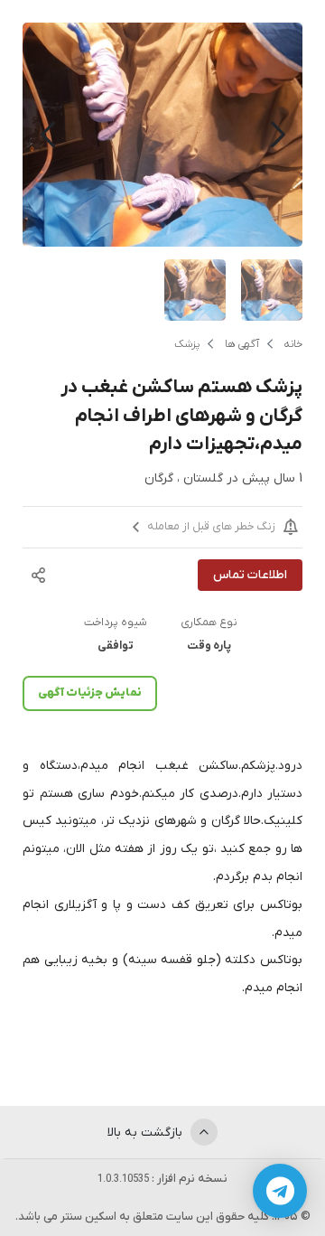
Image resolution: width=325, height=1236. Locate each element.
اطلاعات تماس (250, 575)
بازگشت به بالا (146, 1132)
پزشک (187, 344)
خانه (293, 344)
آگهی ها (242, 344)
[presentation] (277, 135)
